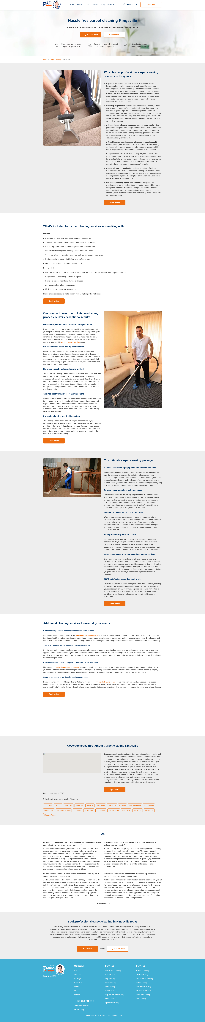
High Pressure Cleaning (144, 979)
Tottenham (68, 805)
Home (72, 5)
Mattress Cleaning (142, 971)
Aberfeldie (137, 810)
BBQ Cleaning (110, 987)
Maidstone (101, 805)
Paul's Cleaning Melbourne (112, 1015)
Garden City (48, 810)
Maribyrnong (149, 805)
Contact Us (111, 5)
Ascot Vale (126, 810)
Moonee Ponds (50, 815)
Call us (116, 789)
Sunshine (77, 810)
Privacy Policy (79, 1010)
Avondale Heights (63, 810)
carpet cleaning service (70, 342)
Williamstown (114, 810)
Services (79, 5)
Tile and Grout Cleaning (144, 991)
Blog (103, 5)
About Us (77, 975)
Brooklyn (90, 805)
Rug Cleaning (110, 979)
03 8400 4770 (132, 5)
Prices (88, 5)
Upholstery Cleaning (112, 1003)
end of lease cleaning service (67, 667)
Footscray (79, 805)
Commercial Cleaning (143, 987)
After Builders (110, 999)
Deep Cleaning (110, 991)
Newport (122, 805)
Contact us (78, 983)
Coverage (95, 5)
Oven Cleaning (110, 983)
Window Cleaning (142, 975)
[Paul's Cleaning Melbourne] (52, 5)
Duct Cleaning (141, 999)
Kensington (89, 810)
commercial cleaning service (104, 682)
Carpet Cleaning (110, 975)
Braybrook (112, 805)
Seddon (58, 805)
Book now (151, 5)
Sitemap (77, 995)
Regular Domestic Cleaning (114, 995)
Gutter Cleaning (141, 983)
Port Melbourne (135, 805)
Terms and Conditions (81, 1006)
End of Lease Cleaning (113, 971)
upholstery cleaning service (87, 635)
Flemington (101, 810)
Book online (114, 35)
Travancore (149, 810)
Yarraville (48, 805)
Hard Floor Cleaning (143, 995)
